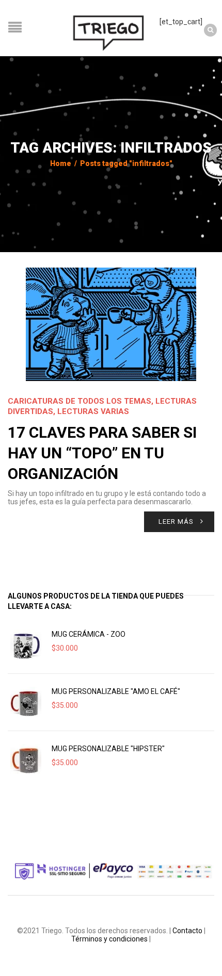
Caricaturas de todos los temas (79, 401)
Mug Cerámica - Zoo (88, 634)
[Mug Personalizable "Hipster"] (26, 759)
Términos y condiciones (109, 939)
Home (60, 163)
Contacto (187, 931)
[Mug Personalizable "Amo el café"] (26, 702)
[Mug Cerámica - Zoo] (26, 645)
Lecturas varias (93, 411)
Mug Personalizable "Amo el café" (116, 691)
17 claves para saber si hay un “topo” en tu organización (102, 453)
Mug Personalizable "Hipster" (108, 749)
